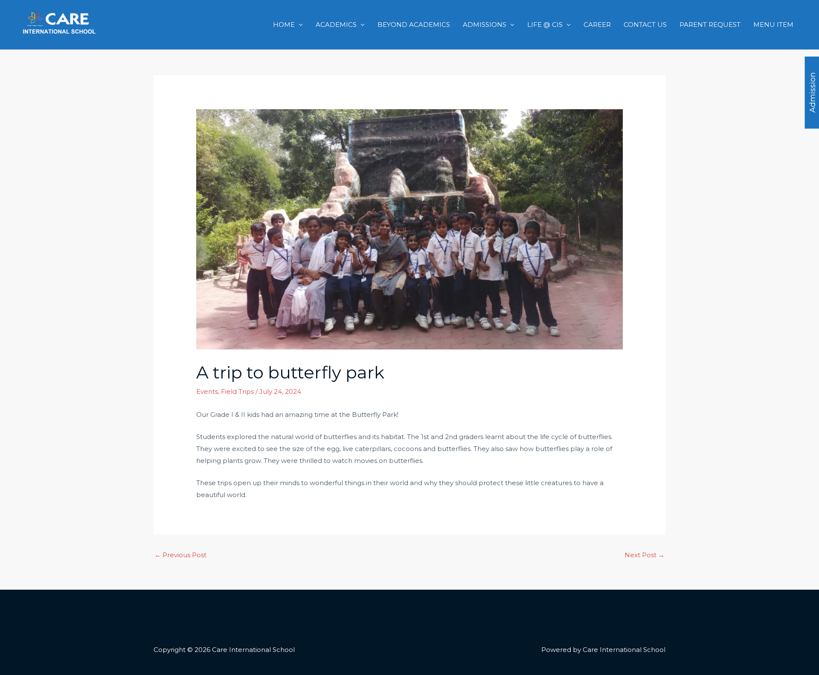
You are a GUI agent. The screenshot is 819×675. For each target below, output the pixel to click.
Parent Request (710, 24)
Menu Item (773, 24)
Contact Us (645, 24)
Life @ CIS (545, 24)
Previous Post (180, 555)
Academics (336, 24)
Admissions (484, 24)
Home (284, 24)
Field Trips (237, 391)
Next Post (644, 555)
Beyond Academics (414, 24)
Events (207, 391)
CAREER (597, 24)
